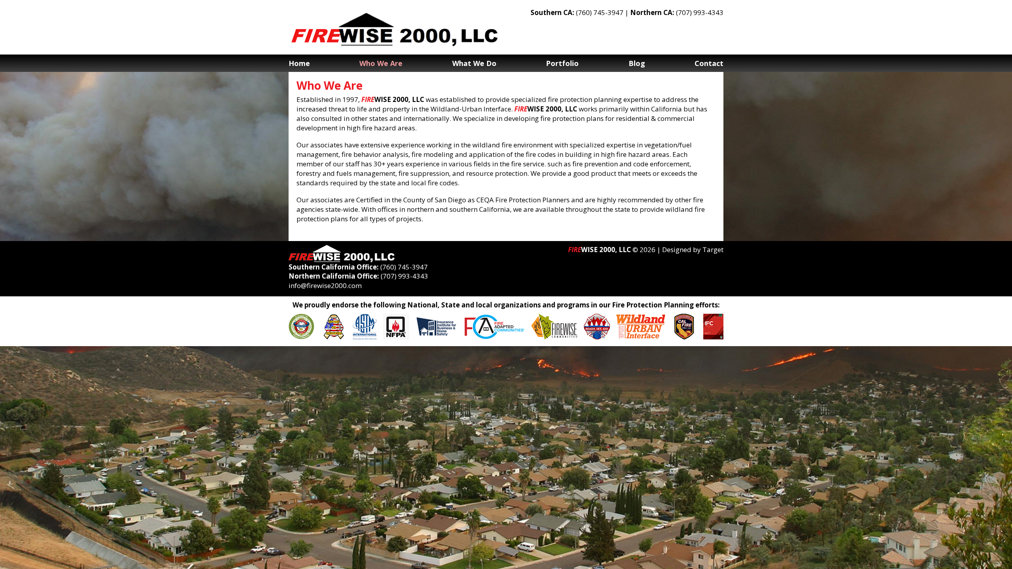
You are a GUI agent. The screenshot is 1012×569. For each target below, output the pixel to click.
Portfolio (562, 63)
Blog (637, 63)
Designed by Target (692, 249)
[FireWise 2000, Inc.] (395, 29)
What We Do (474, 63)
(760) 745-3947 (599, 12)
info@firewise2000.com (325, 285)
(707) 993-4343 (699, 12)
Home (299, 63)
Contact (709, 63)
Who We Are (380, 63)
